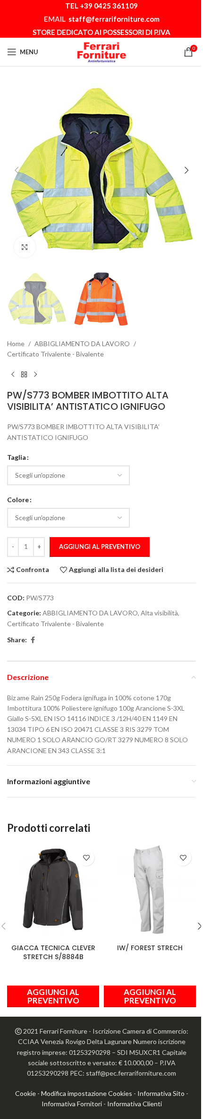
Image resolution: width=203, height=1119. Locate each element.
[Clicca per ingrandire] (24, 246)
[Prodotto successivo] (35, 374)
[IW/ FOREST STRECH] (150, 891)
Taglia (16, 457)
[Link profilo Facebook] (32, 640)
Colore (18, 500)
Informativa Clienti (134, 1104)
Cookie (25, 1093)
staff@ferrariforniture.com (114, 19)
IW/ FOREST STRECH (150, 948)
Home (16, 344)
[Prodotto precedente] (12, 374)
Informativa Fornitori (72, 1104)
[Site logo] (101, 51)
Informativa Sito (161, 1093)
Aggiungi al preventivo (99, 546)
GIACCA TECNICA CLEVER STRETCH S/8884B (53, 952)
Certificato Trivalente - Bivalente (55, 354)
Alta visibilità (159, 613)
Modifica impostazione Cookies (86, 1093)
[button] (16, 170)
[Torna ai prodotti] (24, 374)
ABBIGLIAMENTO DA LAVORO (82, 344)
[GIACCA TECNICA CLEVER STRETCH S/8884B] (53, 891)
